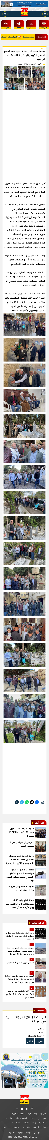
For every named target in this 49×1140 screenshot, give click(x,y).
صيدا (29, 1113)
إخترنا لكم (26, 1127)
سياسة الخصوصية (24, 1132)
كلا (40, 1032)
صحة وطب (9, 1118)
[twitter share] (32, 802)
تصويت (39, 1041)
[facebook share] (37, 802)
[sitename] (24, 1099)
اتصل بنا (12, 1132)
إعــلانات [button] (36, 1127)
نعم (40, 1029)
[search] (5, 14)
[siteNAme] (24, 12)
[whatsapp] (17, 802)
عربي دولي (42, 1118)
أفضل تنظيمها (35, 1036)
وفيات (44, 1127)
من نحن (37, 1132)
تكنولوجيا (42, 1122)
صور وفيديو (15, 1127)
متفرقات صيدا (15, 1122)
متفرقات (26, 1122)
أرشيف (6, 1127)
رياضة (34, 1122)
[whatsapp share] (27, 802)
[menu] (45, 14)
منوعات (32, 1118)
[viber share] (22, 802)
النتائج (30, 1041)
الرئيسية (43, 1113)
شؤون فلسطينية (18, 1113)
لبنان (35, 1113)
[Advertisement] (24, 117)
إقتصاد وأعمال (21, 1118)
